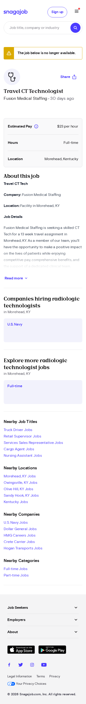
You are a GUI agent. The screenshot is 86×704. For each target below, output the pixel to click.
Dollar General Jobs (20, 529)
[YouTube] (44, 665)
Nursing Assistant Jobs (23, 455)
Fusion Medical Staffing (25, 99)
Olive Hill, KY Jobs (18, 489)
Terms (40, 676)
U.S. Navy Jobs (16, 522)
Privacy (54, 676)
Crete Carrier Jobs (19, 542)
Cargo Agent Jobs (19, 449)
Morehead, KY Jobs (20, 476)
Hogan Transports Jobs (23, 548)
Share (65, 77)
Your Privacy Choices (31, 683)
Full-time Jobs (16, 569)
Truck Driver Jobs (18, 430)
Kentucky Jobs (16, 502)
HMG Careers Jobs (19, 535)
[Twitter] (20, 665)
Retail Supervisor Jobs (22, 436)
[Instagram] (32, 665)
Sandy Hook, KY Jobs (21, 495)
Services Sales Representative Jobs (33, 443)
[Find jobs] (75, 28)
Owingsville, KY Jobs (20, 482)
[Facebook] (9, 665)
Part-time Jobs (16, 575)
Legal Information (19, 676)
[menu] (76, 12)
